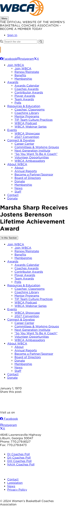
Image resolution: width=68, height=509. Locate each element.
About (19, 167)
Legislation (15, 483)
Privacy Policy (17, 489)
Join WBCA (15, 65)
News (18, 188)
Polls (18, 102)
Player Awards (25, 96)
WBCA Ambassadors (30, 161)
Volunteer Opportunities (32, 157)
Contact (12, 195)
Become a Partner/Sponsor (34, 174)
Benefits (20, 75)
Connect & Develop (21, 140)
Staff (18, 191)
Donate (20, 181)
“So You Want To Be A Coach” (36, 154)
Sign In (12, 35)
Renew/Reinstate (27, 72)
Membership (23, 78)
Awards (12, 82)
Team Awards (24, 99)
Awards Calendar (27, 85)
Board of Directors (28, 178)
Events (12, 130)
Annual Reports (26, 171)
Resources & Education (23, 106)
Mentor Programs (27, 116)
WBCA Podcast (26, 123)
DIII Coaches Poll (19, 461)
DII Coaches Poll (19, 457)
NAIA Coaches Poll (20, 464)
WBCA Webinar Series (31, 126)
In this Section (9, 238)
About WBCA (17, 164)
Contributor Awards (29, 92)
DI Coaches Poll (18, 454)
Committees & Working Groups (37, 147)
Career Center (24, 143)
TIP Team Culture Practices (34, 119)
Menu (4, 18)
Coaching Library (27, 113)
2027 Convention (27, 137)
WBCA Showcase (27, 133)
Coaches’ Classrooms (30, 109)
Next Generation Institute (32, 150)
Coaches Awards (27, 89)
